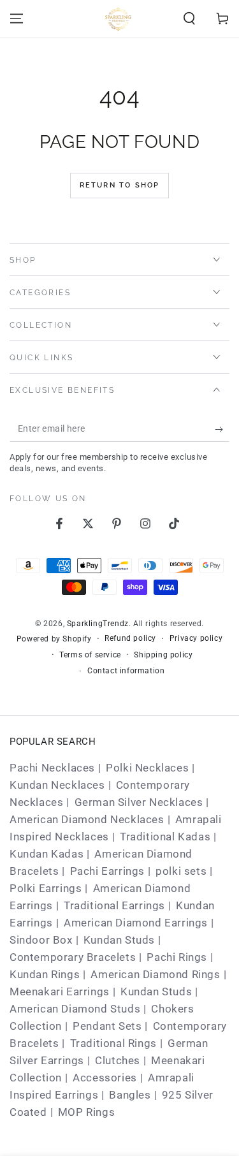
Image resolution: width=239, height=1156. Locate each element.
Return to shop (120, 185)
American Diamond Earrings (136, 922)
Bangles (129, 1094)
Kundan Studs (119, 939)
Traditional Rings (113, 1043)
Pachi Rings (177, 957)
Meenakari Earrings (60, 991)
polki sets (181, 871)
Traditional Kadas (165, 836)
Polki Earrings (46, 888)
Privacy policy (196, 638)
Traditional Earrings (114, 905)
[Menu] (16, 18)
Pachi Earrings (107, 871)
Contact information (125, 670)
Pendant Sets (107, 1026)
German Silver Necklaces (139, 802)
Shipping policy (163, 654)
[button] (189, 18)
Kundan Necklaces (57, 785)
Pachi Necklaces (52, 767)
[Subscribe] (222, 429)
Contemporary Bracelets (73, 957)
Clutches (117, 1060)
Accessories (105, 1077)
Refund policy (130, 638)
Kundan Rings (45, 974)
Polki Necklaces (147, 767)
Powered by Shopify (54, 638)
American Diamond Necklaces (87, 819)
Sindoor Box (41, 939)
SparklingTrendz (98, 623)
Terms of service (90, 654)
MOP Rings (86, 1112)
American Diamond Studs (75, 1008)
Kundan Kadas (46, 853)
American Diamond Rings (155, 974)
